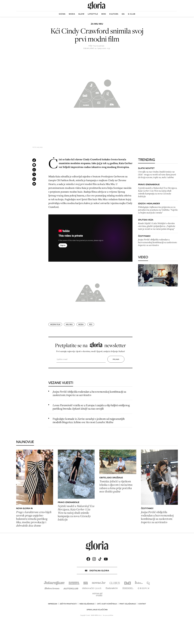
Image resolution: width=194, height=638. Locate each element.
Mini (103, 14)
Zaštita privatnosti (68, 604)
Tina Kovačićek (98, 46)
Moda (72, 14)
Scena (62, 14)
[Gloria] (96, 6)
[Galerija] (97, 92)
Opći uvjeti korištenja (107, 604)
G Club (131, 14)
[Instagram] (94, 559)
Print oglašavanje (127, 604)
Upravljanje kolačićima (97, 609)
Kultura (113, 14)
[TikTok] (100, 559)
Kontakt (142, 604)
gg (123, 14)
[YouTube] (106, 559)
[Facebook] (88, 559)
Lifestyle (93, 14)
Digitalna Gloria (99, 570)
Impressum (52, 604)
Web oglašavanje (86, 604)
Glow (81, 14)
